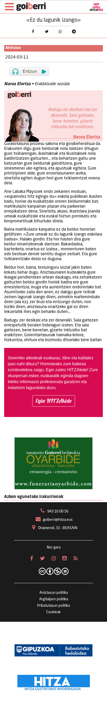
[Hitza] (53, 681)
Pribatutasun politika (53, 606)
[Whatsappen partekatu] (60, 31)
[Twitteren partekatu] (46, 31)
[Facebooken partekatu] (33, 31)
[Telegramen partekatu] (74, 31)
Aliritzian (13, 48)
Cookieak (53, 612)
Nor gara (54, 547)
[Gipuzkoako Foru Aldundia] (53, 650)
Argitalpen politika (53, 599)
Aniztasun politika (53, 593)
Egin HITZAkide (54, 400)
